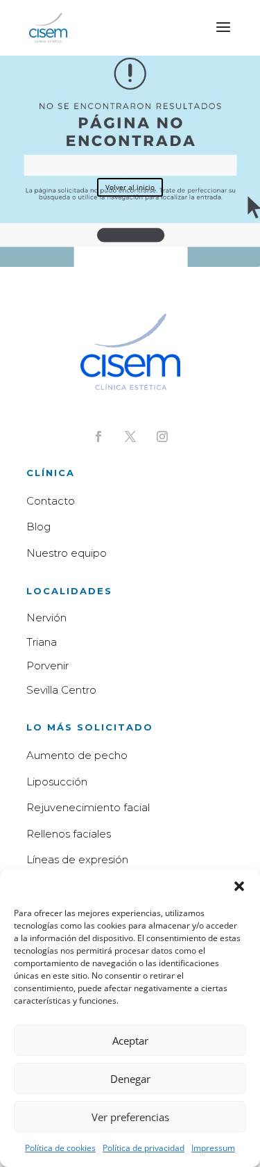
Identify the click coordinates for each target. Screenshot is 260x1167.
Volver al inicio (130, 187)
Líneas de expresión (77, 859)
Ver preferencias (130, 1117)
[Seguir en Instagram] (162, 436)
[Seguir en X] (130, 436)
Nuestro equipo (66, 553)
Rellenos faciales (68, 833)
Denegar (130, 1079)
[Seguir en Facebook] (98, 436)
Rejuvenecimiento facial (88, 807)
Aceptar (130, 1040)
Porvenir (47, 665)
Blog (38, 526)
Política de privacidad (143, 1148)
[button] (239, 886)
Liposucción (56, 781)
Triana (41, 641)
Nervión (46, 617)
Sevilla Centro (61, 689)
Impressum (213, 1148)
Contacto (50, 500)
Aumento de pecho (77, 755)
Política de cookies (60, 1148)
